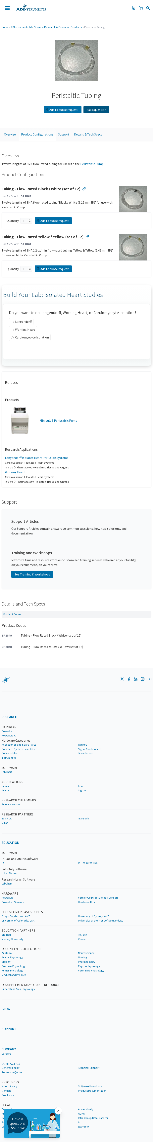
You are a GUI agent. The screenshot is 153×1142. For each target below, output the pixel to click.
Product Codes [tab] (12, 614)
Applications (12, 782)
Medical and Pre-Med (14, 975)
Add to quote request (63, 110)
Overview (10, 134)
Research (10, 717)
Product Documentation (92, 1090)
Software (10, 768)
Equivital (7, 818)
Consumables (10, 753)
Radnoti (82, 744)
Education (11, 842)
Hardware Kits (86, 902)
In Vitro (82, 786)
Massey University (12, 939)
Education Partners (18, 930)
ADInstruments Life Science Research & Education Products (46, 27)
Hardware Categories (16, 740)
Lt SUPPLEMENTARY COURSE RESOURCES (31, 985)
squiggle (6, 680)
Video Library (9, 1086)
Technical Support (88, 1068)
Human (6, 786)
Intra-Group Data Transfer (93, 1118)
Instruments (9, 758)
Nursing (82, 957)
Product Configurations (37, 134)
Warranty (83, 1126)
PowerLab (8, 731)
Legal (6, 1105)
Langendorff (23, 322)
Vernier (82, 939)
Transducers (85, 753)
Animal (5, 790)
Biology (6, 962)
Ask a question (96, 110)
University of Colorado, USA (18, 920)
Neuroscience (86, 953)
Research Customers (19, 800)
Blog (6, 1008)
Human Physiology (12, 970)
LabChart (7, 772)
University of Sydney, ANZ (93, 916)
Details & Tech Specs (88, 134)
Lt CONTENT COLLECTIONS (21, 949)
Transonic (83, 818)
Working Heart (25, 330)
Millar (5, 823)
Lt (3, 863)
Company (9, 1049)
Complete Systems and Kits (18, 749)
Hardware (10, 727)
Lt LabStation (9, 873)
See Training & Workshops (32, 574)
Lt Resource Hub (88, 863)
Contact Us (11, 1064)
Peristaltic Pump (92, 164)
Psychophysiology (89, 966)
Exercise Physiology (14, 966)
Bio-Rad (6, 934)
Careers (6, 1053)
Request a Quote (12, 1072)
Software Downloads (90, 1086)
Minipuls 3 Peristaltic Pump (58, 420)
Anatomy (7, 953)
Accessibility (85, 1109)
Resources (10, 1082)
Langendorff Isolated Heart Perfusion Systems (36, 458)
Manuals (6, 1090)
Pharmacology (86, 962)
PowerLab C (9, 735)
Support (63, 134)
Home (5, 27)
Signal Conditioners (89, 749)
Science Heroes (11, 804)
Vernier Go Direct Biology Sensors (98, 897)
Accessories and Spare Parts (19, 744)
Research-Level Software (18, 879)
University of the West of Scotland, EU (100, 920)
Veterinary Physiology (91, 970)
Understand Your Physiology (18, 989)
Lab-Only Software (14, 869)
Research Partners (18, 814)
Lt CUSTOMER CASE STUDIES (22, 912)
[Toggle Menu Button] (7, 8)
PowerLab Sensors (13, 902)
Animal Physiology (12, 957)
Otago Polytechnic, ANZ (16, 916)
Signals (82, 790)
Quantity (13, 221)
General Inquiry (11, 1068)
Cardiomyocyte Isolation (32, 337)
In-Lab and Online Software (20, 859)
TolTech (82, 934)
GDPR (81, 1113)
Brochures (8, 1095)
